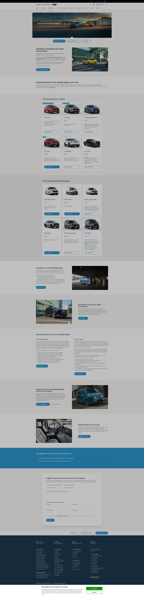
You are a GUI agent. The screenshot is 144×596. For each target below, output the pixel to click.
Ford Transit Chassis (58, 572)
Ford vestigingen (95, 554)
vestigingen (52, 87)
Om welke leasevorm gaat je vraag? (53, 485)
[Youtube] (96, 577)
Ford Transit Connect (58, 567)
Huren (74, 568)
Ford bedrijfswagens (41, 572)
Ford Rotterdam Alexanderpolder (98, 568)
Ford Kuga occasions (40, 560)
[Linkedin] (98, 577)
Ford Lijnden (93, 563)
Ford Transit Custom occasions (42, 567)
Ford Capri (56, 557)
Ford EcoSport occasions (41, 555)
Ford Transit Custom (58, 570)
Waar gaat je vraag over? (69, 485)
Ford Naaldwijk (94, 565)
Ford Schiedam (94, 571)
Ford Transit (56, 573)
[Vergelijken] (90, 4)
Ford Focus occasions (40, 557)
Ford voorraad (39, 549)
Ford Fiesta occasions (40, 554)
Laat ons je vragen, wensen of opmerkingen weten (57, 491)
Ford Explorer (57, 558)
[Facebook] (92, 577)
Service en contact (95, 549)
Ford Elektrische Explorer (59, 560)
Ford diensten (76, 560)
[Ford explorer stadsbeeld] (54, 312)
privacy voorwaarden (62, 515)
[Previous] (72, 59)
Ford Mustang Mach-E (58, 561)
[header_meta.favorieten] (93, 4)
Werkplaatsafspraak (77, 551)
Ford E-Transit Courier (58, 566)
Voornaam (48, 504)
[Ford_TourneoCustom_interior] (54, 431)
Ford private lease (76, 562)
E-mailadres (75, 510)
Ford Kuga (56, 555)
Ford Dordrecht (94, 559)
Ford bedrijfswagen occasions (42, 575)
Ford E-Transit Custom (59, 569)
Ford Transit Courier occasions (42, 564)
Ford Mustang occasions (41, 563)
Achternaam (75, 504)
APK (73, 555)
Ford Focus (56, 551)
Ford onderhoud (76, 549)
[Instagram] (94, 577)
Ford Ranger (56, 575)
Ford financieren (76, 565)
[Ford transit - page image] (90, 397)
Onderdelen (75, 554)
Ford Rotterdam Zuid (95, 569)
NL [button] (105, 1)
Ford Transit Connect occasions (42, 566)
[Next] (108, 59)
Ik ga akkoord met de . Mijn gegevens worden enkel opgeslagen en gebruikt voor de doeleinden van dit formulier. (71, 516)
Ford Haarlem (94, 560)
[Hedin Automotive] (43, 4)
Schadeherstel (76, 552)
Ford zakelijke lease (77, 563)
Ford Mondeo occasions (41, 561)
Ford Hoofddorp (94, 562)
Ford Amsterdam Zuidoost (96, 556)
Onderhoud (75, 557)
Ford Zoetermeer (94, 572)
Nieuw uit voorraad (40, 551)
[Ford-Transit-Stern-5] (90, 278)
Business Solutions (76, 569)
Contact (92, 551)
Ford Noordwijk (94, 566)
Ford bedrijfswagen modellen (42, 577)
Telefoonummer (49, 510)
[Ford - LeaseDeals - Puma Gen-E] (90, 59)
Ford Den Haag (94, 557)
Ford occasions (39, 552)
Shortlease (75, 566)
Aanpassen (94, 592)
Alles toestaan (94, 588)
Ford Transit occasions (40, 569)
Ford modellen (57, 549)
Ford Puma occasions (40, 558)
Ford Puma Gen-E (58, 554)
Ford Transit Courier (58, 564)
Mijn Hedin (100, 4)
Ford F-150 (56, 563)
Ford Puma (56, 552)
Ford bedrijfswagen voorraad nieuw (43, 574)
